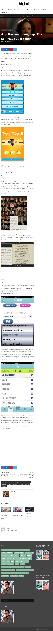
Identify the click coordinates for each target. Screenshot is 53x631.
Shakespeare (4, 484)
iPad (5, 64)
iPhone (2, 64)
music (22, 561)
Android (7, 64)
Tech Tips (43, 9)
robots (22, 564)
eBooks (16, 555)
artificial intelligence (7, 552)
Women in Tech (14, 575)
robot (17, 564)
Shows (3, 9)
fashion (29, 555)
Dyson (11, 555)
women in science (24, 572)
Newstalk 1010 (4, 30)
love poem (22, 482)
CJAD (3, 511)
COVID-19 (4, 12)
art (28, 549)
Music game (28, 482)
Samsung (16, 567)
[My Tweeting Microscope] (43, 555)
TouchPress (27, 484)
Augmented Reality (19, 552)
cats (32, 552)
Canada (27, 552)
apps (24, 549)
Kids (28, 9)
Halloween (15, 558)
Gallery (9, 9)
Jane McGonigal (15, 482)
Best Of (23, 9)
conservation (5, 555)
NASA (27, 561)
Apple (19, 549)
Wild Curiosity (35, 9)
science (22, 567)
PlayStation (11, 564)
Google (9, 558)
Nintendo (4, 564)
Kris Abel (4, 41)
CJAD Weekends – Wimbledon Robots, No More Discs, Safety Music (17, 515)
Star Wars (28, 567)
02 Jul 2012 (10, 41)
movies (17, 561)
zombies (21, 575)
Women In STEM (5, 575)
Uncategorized (10, 30)
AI (9, 549)
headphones (23, 558)
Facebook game (4, 482)
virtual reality (5, 572)
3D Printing (4, 549)
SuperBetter (15, 484)
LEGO (12, 561)
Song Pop (9, 484)
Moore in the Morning (22, 55)
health (10, 482)
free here (30, 270)
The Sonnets (21, 484)
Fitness (3, 558)
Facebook (11, 64)
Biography (16, 9)
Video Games (4, 486)
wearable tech (14, 572)
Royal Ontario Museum (7, 567)
